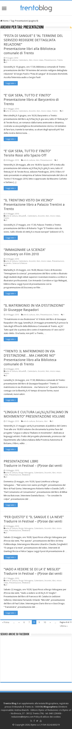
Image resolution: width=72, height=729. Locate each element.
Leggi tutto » (11, 83)
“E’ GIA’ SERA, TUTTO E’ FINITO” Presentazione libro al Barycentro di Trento (31, 99)
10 (45, 622)
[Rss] (31, 721)
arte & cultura (12, 60)
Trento (60, 60)
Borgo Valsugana (26, 473)
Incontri (32, 111)
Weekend (26, 475)
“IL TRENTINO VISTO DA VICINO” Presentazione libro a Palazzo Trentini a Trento (34, 204)
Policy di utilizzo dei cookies (47, 716)
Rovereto (7, 263)
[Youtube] (40, 721)
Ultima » (64, 626)
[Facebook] (34, 721)
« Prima (5, 622)
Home (5, 21)
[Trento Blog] (36, 8)
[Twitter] (37, 721)
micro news (38, 60)
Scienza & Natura (19, 263)
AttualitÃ (23, 216)
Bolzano (39, 421)
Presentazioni (50, 60)
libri (30, 60)
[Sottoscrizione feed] (71, 27)
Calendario (23, 60)
